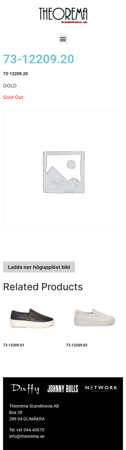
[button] (63, 39)
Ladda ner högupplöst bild (39, 267)
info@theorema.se (26, 436)
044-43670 (34, 429)
